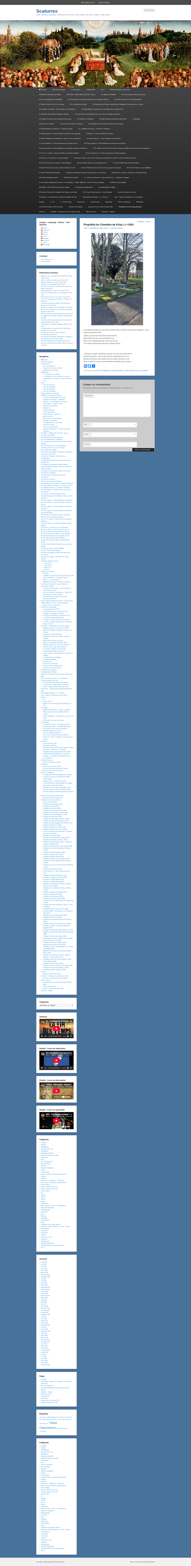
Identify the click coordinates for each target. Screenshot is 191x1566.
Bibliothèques (54, 1417)
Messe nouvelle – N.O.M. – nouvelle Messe (53, 1205)
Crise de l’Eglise (45, 1163)
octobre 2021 (44, 1312)
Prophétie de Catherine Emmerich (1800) (55, 877)
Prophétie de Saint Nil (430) (51, 806)
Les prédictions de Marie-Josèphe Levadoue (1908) (58, 938)
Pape (42, 1214)
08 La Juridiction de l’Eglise (78, 104)
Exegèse (43, 1178)
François (43, 1195)
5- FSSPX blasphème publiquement (53, 617)
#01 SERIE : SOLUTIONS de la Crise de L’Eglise (54, 187)
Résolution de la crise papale (58, 1419)
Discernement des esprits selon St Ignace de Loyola (58, 747)
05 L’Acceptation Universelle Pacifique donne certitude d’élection (88, 99)
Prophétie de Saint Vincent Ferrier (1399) (55, 829)
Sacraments (44, 1230)
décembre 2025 (45, 1274)
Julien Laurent (103, 228)
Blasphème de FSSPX (47, 1153)
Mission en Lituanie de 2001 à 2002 (53, 988)
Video (42, 1247)
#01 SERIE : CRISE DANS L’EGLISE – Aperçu (81, 94)
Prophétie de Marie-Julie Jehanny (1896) (54, 936)
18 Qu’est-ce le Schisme (46, 124)
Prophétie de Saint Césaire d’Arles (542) (54, 810)
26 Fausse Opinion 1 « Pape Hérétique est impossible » (104, 138)
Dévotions (44, 1166)
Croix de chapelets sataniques (52, 733)
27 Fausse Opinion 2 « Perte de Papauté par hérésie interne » (58, 143)
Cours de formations (49, 385)
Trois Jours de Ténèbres (50, 802)
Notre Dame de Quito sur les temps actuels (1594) (57, 846)
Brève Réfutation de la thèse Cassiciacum (55, 596)
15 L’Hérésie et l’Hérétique (85, 119)
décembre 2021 (45, 1308)
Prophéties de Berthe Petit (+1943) (53, 963)
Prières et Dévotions (124, 202)
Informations (44, 1203)
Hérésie (43, 1199)
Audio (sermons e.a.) (47, 1149)
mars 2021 (44, 1318)
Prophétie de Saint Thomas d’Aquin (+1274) (55, 821)
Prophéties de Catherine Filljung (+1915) (54, 942)
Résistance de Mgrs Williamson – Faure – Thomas (55, 1226)
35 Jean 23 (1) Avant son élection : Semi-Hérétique (55, 163)
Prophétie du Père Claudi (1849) (52, 917)
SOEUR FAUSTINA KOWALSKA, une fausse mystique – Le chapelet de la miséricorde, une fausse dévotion (56, 756)
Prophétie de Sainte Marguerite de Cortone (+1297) (57, 823)
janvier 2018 (44, 1337)
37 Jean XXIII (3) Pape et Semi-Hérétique (126, 163)
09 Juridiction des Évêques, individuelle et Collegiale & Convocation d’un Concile (118, 104)
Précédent (140, 221)
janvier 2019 (44, 1329)
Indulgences (46, 408)
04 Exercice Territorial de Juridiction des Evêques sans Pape (58, 192)
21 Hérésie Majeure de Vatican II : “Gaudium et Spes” (56, 128)
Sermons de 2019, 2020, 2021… (52, 974)
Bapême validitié (46, 1417)
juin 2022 (43, 1304)
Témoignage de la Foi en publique (53, 422)
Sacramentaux (95, 202)
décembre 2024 (45, 1287)
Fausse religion (45, 1184)
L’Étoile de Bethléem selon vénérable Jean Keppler (57, 783)
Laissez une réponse (116, 228)
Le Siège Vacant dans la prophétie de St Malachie (57, 774)
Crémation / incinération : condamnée (54, 399)
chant (42, 1159)
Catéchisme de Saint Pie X (51, 370)
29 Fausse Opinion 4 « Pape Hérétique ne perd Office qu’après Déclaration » (63, 148)
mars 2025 (44, 1283)
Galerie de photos (46, 1394)
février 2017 (44, 1346)
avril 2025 (43, 1281)
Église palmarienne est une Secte (50, 290)
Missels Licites (47, 661)
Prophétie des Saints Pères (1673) (53, 854)
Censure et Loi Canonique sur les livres (54, 397)
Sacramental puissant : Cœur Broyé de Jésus (56, 724)
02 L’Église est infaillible (108, 94)
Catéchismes (44, 1157)
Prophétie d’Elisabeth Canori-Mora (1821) (55, 892)
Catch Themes (150, 1562)
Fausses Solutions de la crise (126, 192)
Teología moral (45, 1241)
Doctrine (41, 202)
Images (43, 1201)
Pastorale (43, 1216)
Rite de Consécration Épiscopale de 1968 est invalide (56, 343)
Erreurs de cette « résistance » (52, 605)
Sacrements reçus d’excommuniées (53, 720)
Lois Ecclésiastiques (49, 412)
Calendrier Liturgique (58, 89)
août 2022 (44, 1300)
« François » (46, 569)
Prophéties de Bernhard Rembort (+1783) (55, 875)
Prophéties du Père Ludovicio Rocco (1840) (55, 909)
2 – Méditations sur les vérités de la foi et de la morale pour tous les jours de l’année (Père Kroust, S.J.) (57, 378)
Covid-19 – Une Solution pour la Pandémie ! (55, 978)
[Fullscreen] (71, 1036)
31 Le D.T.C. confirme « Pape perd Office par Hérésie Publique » (59, 153)
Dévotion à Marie (61, 1417)
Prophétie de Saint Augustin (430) (52, 804)
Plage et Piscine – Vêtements (51, 414)
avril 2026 (43, 1266)
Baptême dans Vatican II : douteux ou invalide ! (57, 582)
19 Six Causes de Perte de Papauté (71, 124)
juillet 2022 (44, 1302)
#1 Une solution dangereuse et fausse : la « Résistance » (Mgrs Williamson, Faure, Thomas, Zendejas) (71, 182)
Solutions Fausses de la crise (49, 1402)
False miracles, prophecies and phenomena (53, 1182)
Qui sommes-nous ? (88, 2)
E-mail (86, 434)
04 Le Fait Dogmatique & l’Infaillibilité (50, 99)
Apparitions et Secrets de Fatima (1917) (54, 944)
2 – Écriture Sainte (66, 202)
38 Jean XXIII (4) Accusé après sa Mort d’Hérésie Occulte (57, 168)
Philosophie (139, 202)
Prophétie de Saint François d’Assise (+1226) (56, 818)
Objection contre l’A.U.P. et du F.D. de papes (56, 644)
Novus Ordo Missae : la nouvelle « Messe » (55, 577)
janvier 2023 (44, 1297)
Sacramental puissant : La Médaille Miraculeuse (57, 726)
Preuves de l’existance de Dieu (52, 766)
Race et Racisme (48, 416)
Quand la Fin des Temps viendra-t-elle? (100, 207)
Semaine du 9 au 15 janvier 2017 (50, 1400)
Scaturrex (47, 11)
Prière (42, 1222)
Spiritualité (108, 202)
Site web (86, 444)
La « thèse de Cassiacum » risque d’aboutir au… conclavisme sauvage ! (107, 177)
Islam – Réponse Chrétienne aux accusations (128, 197)
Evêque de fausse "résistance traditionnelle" (53, 1174)
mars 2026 (44, 1268)
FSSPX (43, 1197)
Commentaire (88, 395)
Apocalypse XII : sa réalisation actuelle (54, 781)
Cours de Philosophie (49, 391)
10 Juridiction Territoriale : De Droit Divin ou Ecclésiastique (57, 109)
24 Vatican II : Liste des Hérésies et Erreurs (99, 133)
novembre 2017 (45, 1342)
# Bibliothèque (90, 89)
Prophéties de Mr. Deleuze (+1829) (53, 896)
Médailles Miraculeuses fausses (52, 730)
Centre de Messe (104, 2)
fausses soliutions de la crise (49, 1186)
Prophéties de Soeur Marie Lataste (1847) (55, 915)
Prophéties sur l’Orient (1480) (51, 835)
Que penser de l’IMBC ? (50, 598)
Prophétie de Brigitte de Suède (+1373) (54, 827)
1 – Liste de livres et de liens (51, 374)
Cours (103, 89)
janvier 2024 (44, 1293)
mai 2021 (43, 1316)
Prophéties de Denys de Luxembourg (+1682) (56, 858)
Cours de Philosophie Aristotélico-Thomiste (55, 768)
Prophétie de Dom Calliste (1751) (52, 869)
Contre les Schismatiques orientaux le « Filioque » (55, 299)
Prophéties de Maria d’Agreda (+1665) (54, 852)
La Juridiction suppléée (49, 659)
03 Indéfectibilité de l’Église (106, 187)
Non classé (44, 1212)
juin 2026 (43, 1264)
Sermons (42, 211)
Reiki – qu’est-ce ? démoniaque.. (52, 418)
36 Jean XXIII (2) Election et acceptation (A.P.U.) (92, 163)
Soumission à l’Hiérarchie (50, 663)
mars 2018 (44, 1333)
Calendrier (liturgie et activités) (49, 1155)
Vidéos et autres (91, 211)
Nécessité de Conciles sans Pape (53, 640)
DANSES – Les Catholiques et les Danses (55, 401)
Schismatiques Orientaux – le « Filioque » (96, 197)
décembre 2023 (45, 1295)
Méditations (48, 1419)
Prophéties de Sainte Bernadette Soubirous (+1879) (58, 930)
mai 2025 (43, 1279)
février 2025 (44, 1285)
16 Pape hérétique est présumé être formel (113, 119)
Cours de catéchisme (49, 366)
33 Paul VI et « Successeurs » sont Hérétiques (53, 158)
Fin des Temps (45, 1191)
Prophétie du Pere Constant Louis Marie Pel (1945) (57, 965)
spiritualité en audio (44, 1423)
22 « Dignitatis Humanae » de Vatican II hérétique (94, 128)
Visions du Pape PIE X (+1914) (52, 940)
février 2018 (44, 1335)
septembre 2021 (45, 1314)
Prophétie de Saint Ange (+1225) (52, 816)
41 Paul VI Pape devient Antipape (49, 172)
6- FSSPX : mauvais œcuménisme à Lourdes (56, 619)
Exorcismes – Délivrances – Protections (54, 749)
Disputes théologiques (47, 1168)
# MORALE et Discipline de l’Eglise (50, 94)
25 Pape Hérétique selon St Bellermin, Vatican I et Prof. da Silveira (60, 138)
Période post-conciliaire (71, 177)
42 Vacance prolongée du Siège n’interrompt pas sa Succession (86, 172)
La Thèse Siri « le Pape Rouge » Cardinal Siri (56, 684)
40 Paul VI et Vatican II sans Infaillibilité (138, 168)
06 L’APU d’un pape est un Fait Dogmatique (128, 99)
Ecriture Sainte (45, 1172)
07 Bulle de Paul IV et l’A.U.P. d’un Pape (51, 104)
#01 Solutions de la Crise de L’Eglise (51, 297)
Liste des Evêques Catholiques (52, 657)
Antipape (43, 1145)
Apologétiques (45, 1147)
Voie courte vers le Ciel (50, 743)
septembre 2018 (45, 1331)
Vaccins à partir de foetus (50, 427)
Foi (42, 1193)
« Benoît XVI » (47, 567)
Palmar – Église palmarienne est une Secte (55, 686)
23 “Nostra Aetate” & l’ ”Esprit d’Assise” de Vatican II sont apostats (59, 133)
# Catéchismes (75, 89)
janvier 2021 (44, 1323)
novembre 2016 (45, 1350)
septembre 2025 (45, 1276)
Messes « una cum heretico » (51, 580)
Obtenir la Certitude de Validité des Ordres (55, 642)
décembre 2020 (45, 1325)
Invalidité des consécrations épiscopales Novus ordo (58, 575)
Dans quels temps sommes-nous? (53, 798)
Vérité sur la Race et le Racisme (50, 280)
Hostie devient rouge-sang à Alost (53, 785)
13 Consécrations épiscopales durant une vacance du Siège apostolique (97, 114)
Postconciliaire (45, 1220)
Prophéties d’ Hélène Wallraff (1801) (53, 879)
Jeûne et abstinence (49, 410)
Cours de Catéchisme (49, 387)
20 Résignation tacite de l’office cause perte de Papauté (105, 124)
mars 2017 (44, 1344)
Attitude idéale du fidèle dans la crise (53, 651)
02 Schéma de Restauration (84, 187)
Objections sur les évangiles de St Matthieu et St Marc (57, 276)
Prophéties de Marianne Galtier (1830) (54, 898)
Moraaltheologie (45, 1210)
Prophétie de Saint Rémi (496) (51, 808)
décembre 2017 (45, 1339)
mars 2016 (44, 1358)
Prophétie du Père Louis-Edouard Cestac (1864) (57, 751)
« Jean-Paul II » (47, 565)
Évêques (45, 573)
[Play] (42, 1036)
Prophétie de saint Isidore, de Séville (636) (55, 812)
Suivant (148, 221)
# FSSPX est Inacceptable (118, 182)
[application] (56, 1028)
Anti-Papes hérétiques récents (48, 177)
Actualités (44, 1142)
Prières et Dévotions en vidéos (52, 762)
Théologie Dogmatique (47, 1243)
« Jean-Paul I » (47, 563)
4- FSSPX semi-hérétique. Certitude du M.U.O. (56, 615)
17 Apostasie (136, 119)
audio (40, 1417)
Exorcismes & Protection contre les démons (56, 735)
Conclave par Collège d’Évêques (52, 634)
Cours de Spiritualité (49, 389)
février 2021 (44, 1320)
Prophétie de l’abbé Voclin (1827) (52, 894)
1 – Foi (52, 202)
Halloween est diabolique (50, 406)
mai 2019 (43, 1327)
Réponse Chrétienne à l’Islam (49, 282)
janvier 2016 (44, 1362)
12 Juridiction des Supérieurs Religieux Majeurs (54, 114)
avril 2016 (43, 1356)
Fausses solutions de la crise (49, 1189)
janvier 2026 (44, 1272)
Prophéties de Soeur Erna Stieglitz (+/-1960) (56, 967)
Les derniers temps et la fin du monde (51, 207)
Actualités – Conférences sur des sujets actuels (65, 211)
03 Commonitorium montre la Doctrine (133, 94)
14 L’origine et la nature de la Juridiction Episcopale (55, 119)
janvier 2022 (44, 1306)
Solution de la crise (46, 1237)
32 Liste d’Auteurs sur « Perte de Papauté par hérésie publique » (106, 153)
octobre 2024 (44, 1291)
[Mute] (68, 1036)
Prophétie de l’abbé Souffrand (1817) (53, 881)
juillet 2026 (44, 1262)
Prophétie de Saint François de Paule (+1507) (56, 837)
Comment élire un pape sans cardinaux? (54, 647)
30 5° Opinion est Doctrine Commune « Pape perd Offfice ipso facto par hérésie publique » (122, 148)
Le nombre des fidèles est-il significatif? (54, 649)
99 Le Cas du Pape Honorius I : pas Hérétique (97, 192)
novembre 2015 (45, 1365)
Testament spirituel (48, 424)
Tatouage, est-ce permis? (50, 420)
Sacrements (81, 202)
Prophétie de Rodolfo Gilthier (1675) (53, 856)
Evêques (43, 1176)
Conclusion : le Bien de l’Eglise (52, 668)
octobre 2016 (44, 1352)
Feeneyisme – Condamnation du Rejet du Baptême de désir (58, 197)
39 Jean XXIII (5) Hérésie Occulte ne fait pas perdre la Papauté (101, 168)
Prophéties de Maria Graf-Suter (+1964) (54, 969)
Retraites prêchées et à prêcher (120, 89)
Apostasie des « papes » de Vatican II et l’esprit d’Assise (129, 172)
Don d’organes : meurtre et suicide (53, 403)
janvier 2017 (44, 1348)
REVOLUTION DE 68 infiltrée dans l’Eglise (55, 682)
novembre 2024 (45, 1289)
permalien (145, 370)
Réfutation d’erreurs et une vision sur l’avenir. (56, 628)
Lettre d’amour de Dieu (49, 986)
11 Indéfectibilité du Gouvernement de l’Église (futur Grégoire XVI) (102, 109)
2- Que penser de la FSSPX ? (51, 609)
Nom (85, 424)
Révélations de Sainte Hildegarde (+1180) (55, 814)
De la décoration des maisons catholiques (55, 728)
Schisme (43, 1235)
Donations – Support (108, 211)
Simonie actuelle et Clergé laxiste (52, 665)
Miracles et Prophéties (76, 207)
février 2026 (44, 1270)
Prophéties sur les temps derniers (130, 207)
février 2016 (44, 1360)
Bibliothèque (44, 1151)
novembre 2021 (45, 1310)
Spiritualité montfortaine (50, 745)
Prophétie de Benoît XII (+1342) (52, 825)
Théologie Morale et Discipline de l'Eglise (52, 1245)
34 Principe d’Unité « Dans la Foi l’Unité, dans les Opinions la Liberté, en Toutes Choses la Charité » (105, 158)
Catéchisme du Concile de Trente (52, 368)
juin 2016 (43, 1354)
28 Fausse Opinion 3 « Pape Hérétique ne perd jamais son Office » (105, 143)
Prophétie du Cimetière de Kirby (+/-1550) (55, 839)
